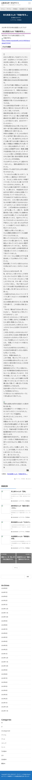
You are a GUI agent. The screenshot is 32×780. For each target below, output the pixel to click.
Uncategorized (5, 731)
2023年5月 (4, 686)
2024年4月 (4, 641)
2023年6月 (4, 682)
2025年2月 (4, 600)
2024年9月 (4, 621)
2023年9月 (4, 670)
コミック (3, 743)
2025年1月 (4, 604)
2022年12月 (4, 707)
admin (29, 479)
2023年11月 (4, 662)
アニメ (3, 739)
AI (2, 722)
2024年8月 (4, 625)
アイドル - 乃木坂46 (16, 20)
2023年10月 (4, 666)
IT (1, 727)
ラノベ (3, 747)
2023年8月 (4, 674)
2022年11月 (4, 711)
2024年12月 (4, 609)
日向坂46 (3, 759)
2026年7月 (4, 592)
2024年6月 (4, 633)
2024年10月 (4, 617)
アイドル (3, 735)
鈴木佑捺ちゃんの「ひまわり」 (21, 522)
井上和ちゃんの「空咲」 (19, 491)
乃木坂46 (3, 751)
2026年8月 (4, 588)
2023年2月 (4, 698)
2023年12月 (4, 658)
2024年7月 (4, 629)
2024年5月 (4, 637)
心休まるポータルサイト (10, 3)
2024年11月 (4, 613)
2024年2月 (4, 649)
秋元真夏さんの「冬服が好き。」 (17, 474)
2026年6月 (4, 596)
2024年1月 (4, 653)
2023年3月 (4, 694)
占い (2, 755)
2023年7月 (4, 678)
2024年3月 (4, 645)
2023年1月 (4, 703)
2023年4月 (4, 690)
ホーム (16, 567)
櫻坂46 (3, 763)
